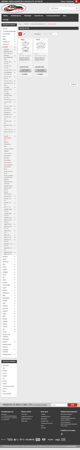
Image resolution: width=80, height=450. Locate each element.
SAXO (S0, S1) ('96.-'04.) (7, 240)
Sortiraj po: (38, 34)
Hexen (4, 373)
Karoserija (6, 158)
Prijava (63, 1)
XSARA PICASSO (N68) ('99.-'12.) (8, 253)
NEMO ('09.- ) (7, 235)
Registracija (70, 1)
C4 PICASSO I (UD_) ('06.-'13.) (8, 109)
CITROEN (5, 47)
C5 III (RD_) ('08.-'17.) (8, 126)
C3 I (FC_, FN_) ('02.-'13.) (7, 77)
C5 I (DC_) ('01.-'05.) (8, 118)
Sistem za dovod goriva (8, 172)
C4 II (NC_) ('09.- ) (8, 106)
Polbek (5, 384)
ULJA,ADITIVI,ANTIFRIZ (9, 31)
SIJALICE (5, 347)
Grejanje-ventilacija (8, 148)
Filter (5, 146)
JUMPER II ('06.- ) (8, 217)
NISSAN (5, 301)
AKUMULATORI (7, 344)
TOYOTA (5, 327)
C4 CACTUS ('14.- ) (8, 99)
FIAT (4, 264)
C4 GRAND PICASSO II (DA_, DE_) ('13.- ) (8, 95)
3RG (4, 368)
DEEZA (5, 371)
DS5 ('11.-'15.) (7, 207)
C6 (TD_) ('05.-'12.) (8, 129)
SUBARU (5, 321)
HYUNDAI (5, 272)
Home (20, 24)
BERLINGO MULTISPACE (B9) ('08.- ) (8, 57)
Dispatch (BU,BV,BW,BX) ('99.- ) (7, 138)
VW (3, 329)
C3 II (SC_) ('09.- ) (8, 81)
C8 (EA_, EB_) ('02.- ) (8, 133)
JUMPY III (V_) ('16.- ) (7, 231)
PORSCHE (5, 308)
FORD (4, 267)
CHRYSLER (6, 44)
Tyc (3, 378)
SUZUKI (5, 324)
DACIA (4, 259)
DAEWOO (5, 256)
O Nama (5, 16)
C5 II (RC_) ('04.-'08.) (8, 122)
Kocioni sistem (7, 162)
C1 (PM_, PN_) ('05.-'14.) (7, 62)
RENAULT (5, 311)
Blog (64, 16)
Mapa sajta (24, 421)
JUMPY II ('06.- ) (8, 224)
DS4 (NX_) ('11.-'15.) (8, 203)
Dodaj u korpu (25, 70)
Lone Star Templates (70, 446)
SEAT (4, 316)
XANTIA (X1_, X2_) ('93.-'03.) (8, 245)
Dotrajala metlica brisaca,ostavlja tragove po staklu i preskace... (68, 418)
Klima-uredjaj (7, 160)
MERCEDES (6, 293)
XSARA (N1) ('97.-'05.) (8, 249)
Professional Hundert (53, 16)
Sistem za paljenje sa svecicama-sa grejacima (8, 177)
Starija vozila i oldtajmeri (6, 336)
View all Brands (7, 394)
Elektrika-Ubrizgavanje (7, 143)
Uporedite (74, 84)
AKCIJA (5, 29)
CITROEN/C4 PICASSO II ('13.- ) (8, 113)
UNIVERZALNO (7, 354)
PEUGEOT (5, 306)
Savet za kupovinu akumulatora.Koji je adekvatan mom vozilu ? (69, 424)
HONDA (5, 269)
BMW (4, 39)
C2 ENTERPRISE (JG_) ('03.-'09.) (8, 73)
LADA (4, 280)
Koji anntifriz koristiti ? (67, 414)
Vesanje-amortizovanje (7, 193)
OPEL (4, 303)
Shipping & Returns (26, 419)
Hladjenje (6, 151)
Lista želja (24, 414)
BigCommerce (55, 446)
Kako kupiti (27, 16)
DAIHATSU (5, 262)
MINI (4, 295)
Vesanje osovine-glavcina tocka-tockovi (8, 187)
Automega (6, 365)
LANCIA (5, 282)
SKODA (5, 319)
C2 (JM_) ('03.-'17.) (8, 70)
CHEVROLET (6, 42)
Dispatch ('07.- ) (8, 196)
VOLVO (5, 332)
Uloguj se (23, 416)
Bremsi (5, 381)
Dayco (4, 391)
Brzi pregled (25, 50)
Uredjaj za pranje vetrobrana (8, 182)
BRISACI (5, 342)
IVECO (4, 275)
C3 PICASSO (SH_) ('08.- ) (8, 84)
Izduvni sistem (7, 153)
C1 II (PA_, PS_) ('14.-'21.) (7, 67)
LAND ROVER (6, 285)
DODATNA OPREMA (5, 351)
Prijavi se (30, 416)
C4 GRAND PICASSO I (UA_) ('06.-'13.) (8, 89)
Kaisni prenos (7, 155)
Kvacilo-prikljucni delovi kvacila (8, 166)
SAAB (4, 314)
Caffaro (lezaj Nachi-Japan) (8, 387)
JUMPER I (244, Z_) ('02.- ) (8, 214)
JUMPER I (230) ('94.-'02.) (8, 210)
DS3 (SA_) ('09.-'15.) (8, 199)
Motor (5, 169)
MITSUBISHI (6, 298)
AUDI (4, 37)
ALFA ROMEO (6, 34)
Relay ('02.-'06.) (7, 237)
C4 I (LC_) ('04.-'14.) (8, 103)
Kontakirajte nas (16, 16)
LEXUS (4, 288)
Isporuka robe (39, 16)
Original (5, 376)
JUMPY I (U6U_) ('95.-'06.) (8, 221)
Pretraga (5, 19)
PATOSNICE (6, 339)
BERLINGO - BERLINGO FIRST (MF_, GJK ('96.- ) (8, 51)
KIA (4, 277)
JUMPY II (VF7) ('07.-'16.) (8, 227)
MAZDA (5, 290)
